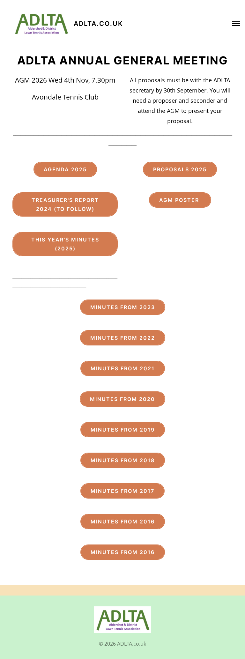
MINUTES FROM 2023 (122, 307)
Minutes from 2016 (123, 521)
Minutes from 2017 (122, 491)
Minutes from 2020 (122, 399)
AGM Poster (180, 200)
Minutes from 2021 (123, 368)
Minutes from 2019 (123, 429)
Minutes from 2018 (123, 460)
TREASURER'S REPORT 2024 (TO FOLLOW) (65, 204)
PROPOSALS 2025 (180, 169)
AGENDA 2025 (65, 169)
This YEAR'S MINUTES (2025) (65, 244)
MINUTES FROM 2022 (122, 338)
